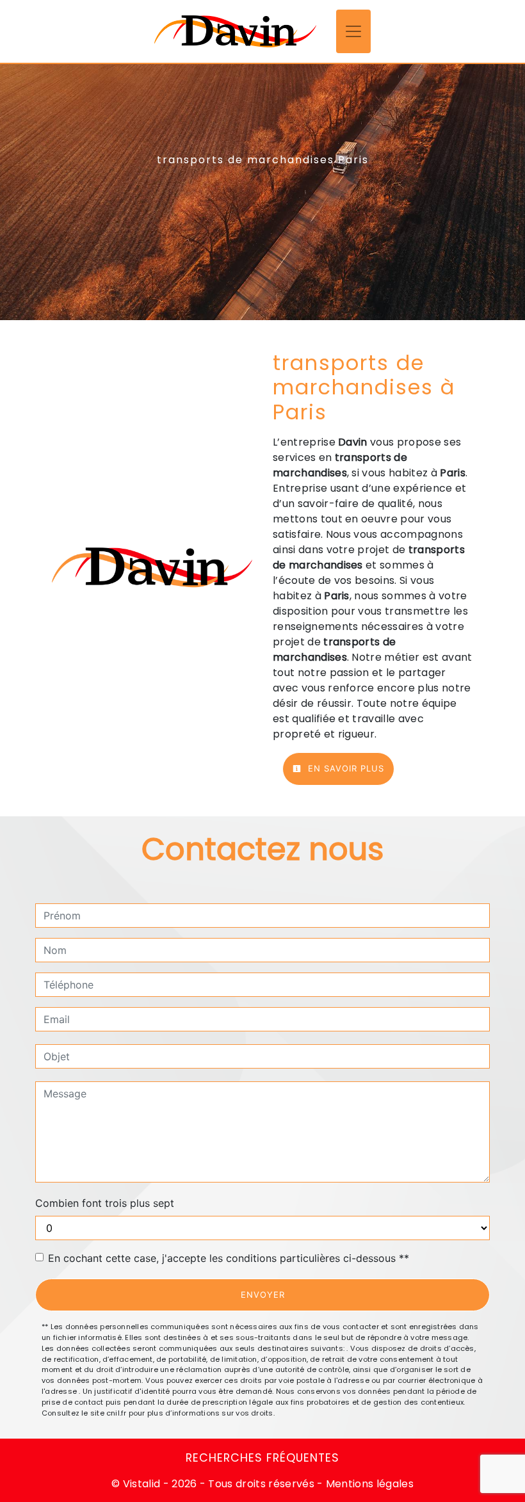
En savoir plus (344, 768)
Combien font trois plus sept (104, 1203)
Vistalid (142, 1483)
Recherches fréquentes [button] (262, 1458)
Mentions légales (368, 1483)
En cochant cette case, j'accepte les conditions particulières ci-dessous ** (228, 1258)
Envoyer (263, 1294)
